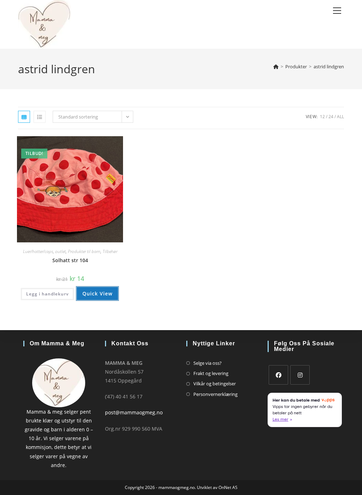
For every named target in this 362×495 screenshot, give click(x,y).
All (340, 117)
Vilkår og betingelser (214, 383)
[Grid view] (24, 117)
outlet (60, 251)
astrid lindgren (329, 66)
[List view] (40, 117)
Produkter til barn (84, 251)
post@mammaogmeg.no (134, 412)
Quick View (97, 293)
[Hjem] (276, 66)
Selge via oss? (207, 363)
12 (322, 117)
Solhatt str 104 (70, 260)
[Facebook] (278, 375)
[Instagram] (300, 375)
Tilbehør (110, 251)
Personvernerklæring (215, 394)
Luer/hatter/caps (38, 251)
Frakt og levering (210, 373)
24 (330, 117)
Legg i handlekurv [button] (47, 294)
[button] (95, 144)
